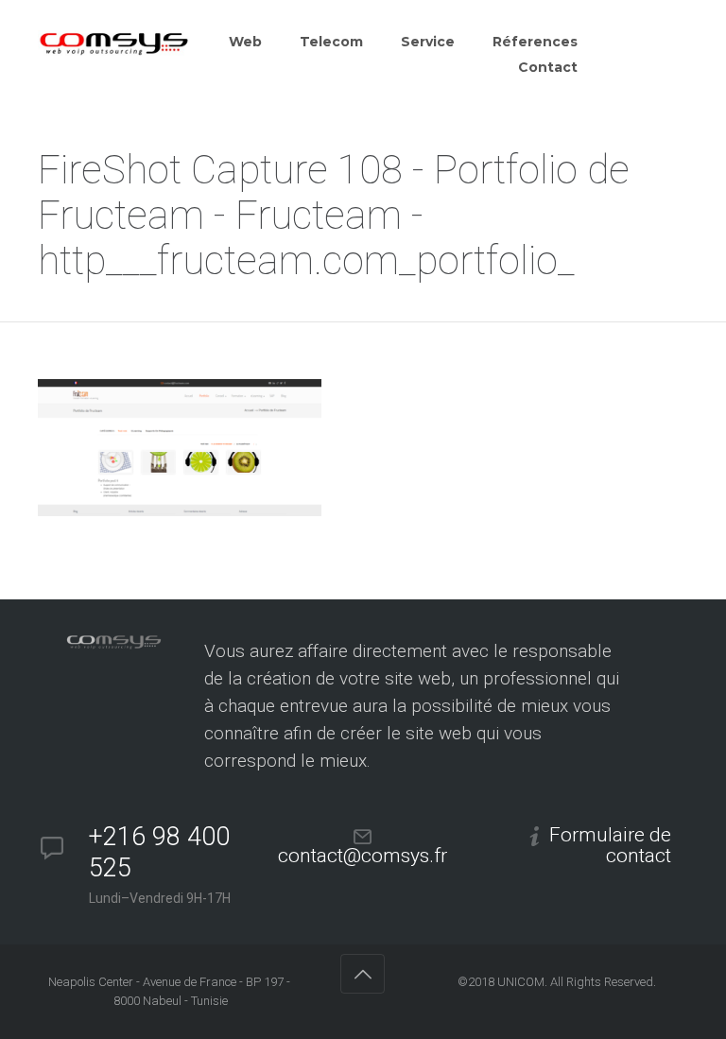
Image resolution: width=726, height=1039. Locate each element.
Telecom (331, 41)
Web (245, 41)
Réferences (535, 41)
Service (428, 41)
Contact (548, 67)
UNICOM (520, 982)
